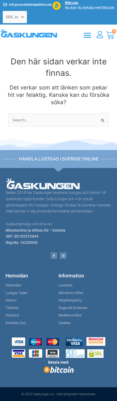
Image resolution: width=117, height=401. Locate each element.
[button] (87, 35)
